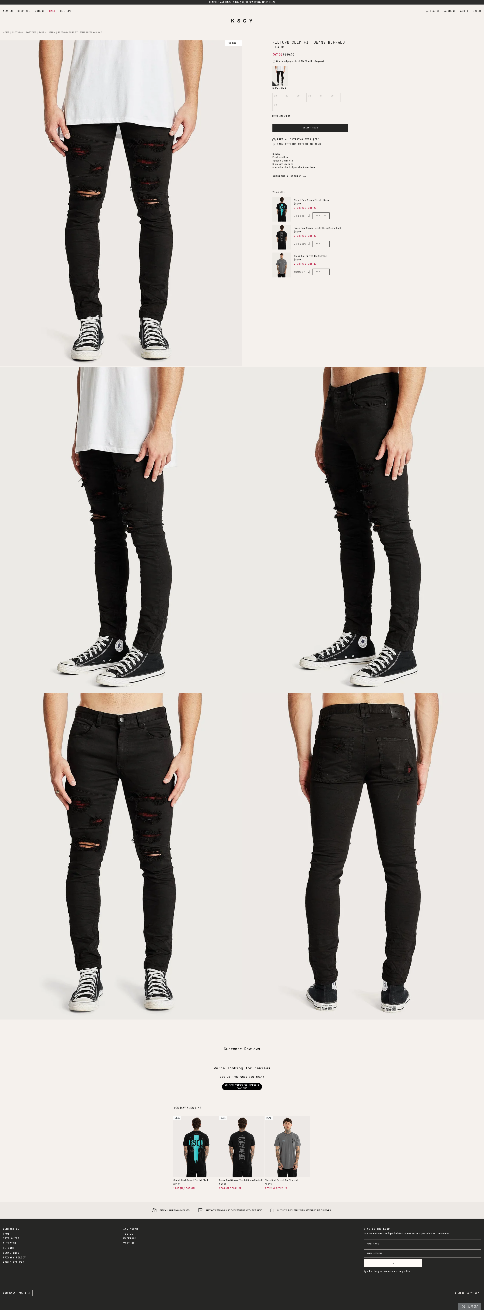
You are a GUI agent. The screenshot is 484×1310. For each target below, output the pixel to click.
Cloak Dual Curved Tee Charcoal (310, 256)
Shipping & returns (287, 177)
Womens (40, 11)
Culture (65, 11)
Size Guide (11, 1239)
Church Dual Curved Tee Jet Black (311, 200)
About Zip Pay (13, 1262)
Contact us (11, 1229)
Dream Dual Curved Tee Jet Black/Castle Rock (317, 228)
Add (318, 216)
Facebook (129, 1239)
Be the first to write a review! (242, 1087)
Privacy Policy (14, 1258)
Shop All (23, 11)
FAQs (6, 1234)
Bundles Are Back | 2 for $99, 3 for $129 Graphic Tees (242, 2)
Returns (8, 1248)
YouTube (129, 1243)
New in (8, 11)
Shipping (9, 1243)
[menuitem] (8, 11)
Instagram (130, 1229)
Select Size (310, 128)
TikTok (128, 1234)
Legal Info (11, 1253)
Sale (52, 11)
